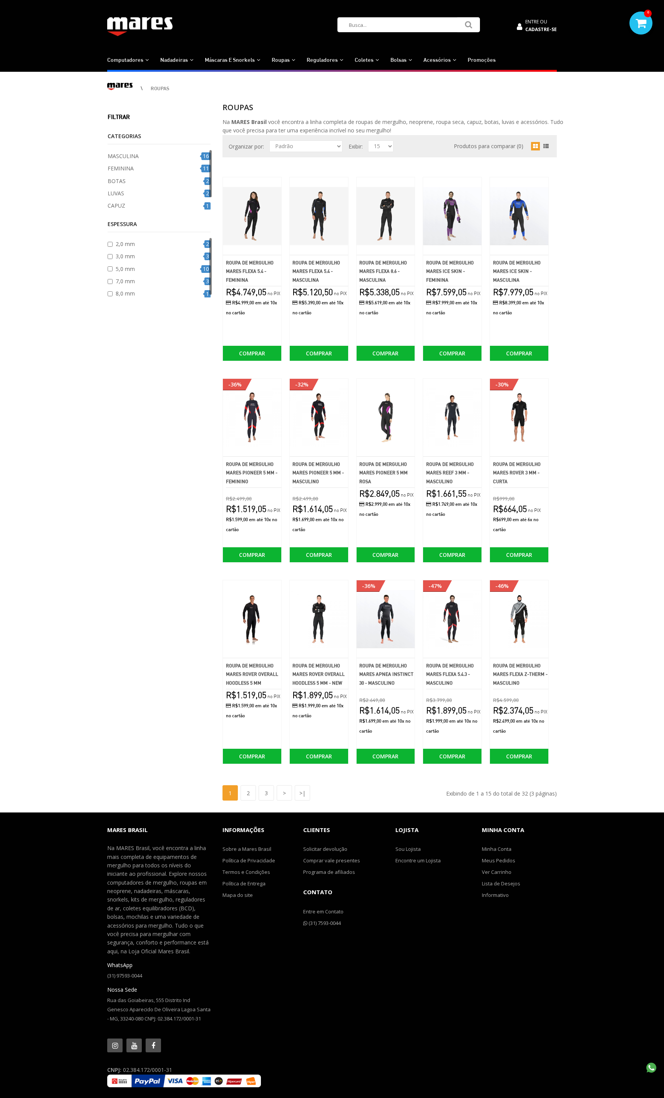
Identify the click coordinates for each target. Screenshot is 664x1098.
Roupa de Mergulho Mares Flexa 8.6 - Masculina (383, 271)
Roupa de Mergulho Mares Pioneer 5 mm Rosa (383, 472)
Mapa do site (237, 895)
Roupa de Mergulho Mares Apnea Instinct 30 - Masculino (386, 674)
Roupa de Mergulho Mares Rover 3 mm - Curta (517, 472)
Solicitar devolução (325, 848)
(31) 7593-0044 (324, 923)
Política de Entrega (244, 883)
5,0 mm (125, 268)
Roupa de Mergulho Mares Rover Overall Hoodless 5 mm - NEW (318, 674)
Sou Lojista (408, 848)
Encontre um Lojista (418, 860)
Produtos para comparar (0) (488, 146)
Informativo (495, 895)
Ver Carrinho (496, 871)
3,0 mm (125, 256)
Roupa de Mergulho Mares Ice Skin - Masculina (517, 271)
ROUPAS (160, 88)
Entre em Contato (323, 911)
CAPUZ (116, 205)
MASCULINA (123, 156)
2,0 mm (125, 244)
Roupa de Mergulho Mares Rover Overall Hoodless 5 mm (252, 674)
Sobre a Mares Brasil (246, 848)
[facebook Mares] (153, 1045)
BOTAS (117, 181)
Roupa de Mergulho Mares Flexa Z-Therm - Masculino (520, 674)
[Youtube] (134, 1045)
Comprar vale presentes (331, 860)
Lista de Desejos (501, 883)
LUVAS (116, 193)
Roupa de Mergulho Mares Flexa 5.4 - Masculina (316, 271)
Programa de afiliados (329, 871)
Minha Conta (496, 848)
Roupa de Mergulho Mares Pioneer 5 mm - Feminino (251, 472)
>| (302, 793)
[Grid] (535, 146)
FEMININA (121, 168)
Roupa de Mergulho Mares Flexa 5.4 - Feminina (250, 271)
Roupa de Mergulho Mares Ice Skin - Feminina (450, 271)
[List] (546, 146)
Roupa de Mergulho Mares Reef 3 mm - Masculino (450, 472)
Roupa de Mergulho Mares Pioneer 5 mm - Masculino (318, 472)
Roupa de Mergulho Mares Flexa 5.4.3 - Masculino (450, 674)
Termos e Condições (246, 871)
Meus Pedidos (498, 860)
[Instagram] (115, 1045)
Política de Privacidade (248, 860)
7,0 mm (125, 281)
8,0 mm (125, 293)
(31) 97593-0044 (124, 975)
